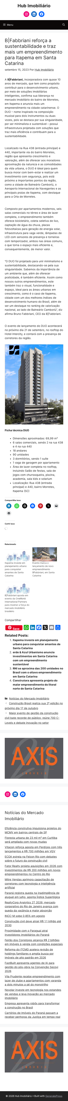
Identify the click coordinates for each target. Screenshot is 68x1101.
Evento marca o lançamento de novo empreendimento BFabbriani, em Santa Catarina (43, 569)
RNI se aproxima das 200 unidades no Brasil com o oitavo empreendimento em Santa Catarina (38, 672)
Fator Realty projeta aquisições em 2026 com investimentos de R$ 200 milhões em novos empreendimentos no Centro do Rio (33, 870)
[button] (63, 25)
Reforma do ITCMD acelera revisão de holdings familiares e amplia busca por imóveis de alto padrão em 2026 (29, 953)
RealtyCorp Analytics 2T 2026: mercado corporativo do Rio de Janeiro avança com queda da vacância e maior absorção (31, 906)
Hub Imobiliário (34, 5)
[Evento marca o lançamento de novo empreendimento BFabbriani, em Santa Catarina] (44, 554)
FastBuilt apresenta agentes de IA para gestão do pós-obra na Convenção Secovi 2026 (31, 967)
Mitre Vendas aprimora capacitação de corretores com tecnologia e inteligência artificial (30, 883)
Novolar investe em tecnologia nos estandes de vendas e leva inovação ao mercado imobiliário (33, 994)
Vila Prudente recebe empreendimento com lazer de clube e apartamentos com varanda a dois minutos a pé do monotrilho (33, 980)
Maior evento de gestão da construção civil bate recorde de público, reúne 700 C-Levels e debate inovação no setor (32, 718)
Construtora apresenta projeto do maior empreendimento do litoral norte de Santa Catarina (35, 684)
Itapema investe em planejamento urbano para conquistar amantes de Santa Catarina (16, 569)
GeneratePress (53, 1096)
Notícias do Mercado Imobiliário (29, 698)
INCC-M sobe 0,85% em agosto (25, 916)
